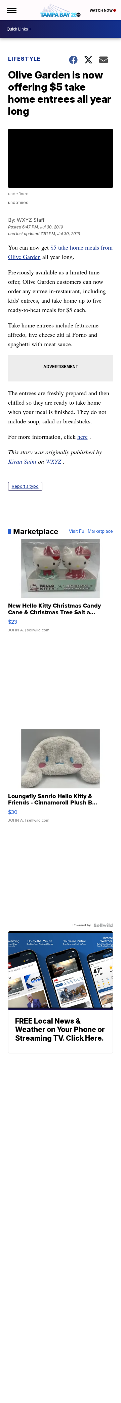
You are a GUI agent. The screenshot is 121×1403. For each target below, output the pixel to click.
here (82, 436)
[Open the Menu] (11, 10)
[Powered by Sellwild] (103, 925)
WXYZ (53, 461)
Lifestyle (24, 58)
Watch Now (101, 10)
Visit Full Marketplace (91, 531)
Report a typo (25, 486)
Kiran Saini (22, 461)
